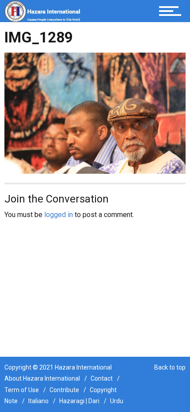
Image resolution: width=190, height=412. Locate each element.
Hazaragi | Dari (79, 400)
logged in (58, 214)
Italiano (38, 400)
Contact (102, 378)
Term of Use (21, 389)
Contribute (64, 389)
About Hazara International (42, 378)
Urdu (116, 400)
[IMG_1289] (95, 112)
